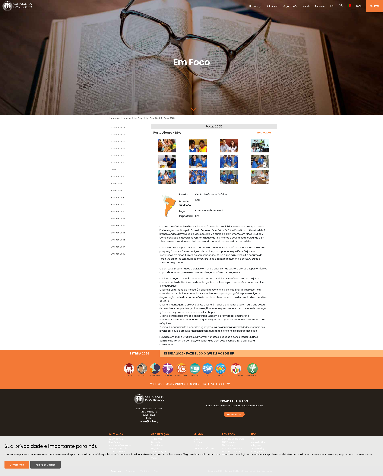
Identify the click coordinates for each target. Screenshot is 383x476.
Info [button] (253, 434)
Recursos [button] (228, 434)
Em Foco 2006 (118, 232)
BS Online (194, 383)
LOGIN (359, 6)
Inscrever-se (234, 414)
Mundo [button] (198, 434)
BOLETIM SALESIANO (175, 383)
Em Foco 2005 (153, 118)
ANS (152, 383)
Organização (290, 6)
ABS (212, 383)
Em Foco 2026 (118, 155)
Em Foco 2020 (118, 176)
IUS (220, 383)
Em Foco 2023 (118, 134)
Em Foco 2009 (118, 211)
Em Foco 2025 (118, 148)
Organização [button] (160, 434)
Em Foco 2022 (118, 127)
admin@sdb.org (149, 421)
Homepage (255, 6)
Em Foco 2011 (117, 197)
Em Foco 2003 (118, 253)
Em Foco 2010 (117, 204)
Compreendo (17, 464)
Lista (113, 169)
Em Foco (138, 118)
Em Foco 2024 (118, 141)
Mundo (306, 6)
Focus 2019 (116, 183)
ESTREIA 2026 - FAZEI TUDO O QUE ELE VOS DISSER (199, 353)
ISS (204, 383)
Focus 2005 (169, 118)
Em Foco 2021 (117, 162)
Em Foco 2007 (118, 225)
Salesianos (272, 6)
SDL (160, 383)
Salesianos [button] (115, 434)
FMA (228, 383)
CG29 (374, 6)
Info (332, 6)
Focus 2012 (116, 190)
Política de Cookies (45, 464)
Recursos (320, 6)
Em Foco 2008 (118, 218)
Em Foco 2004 (118, 246)
